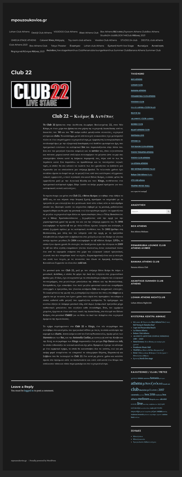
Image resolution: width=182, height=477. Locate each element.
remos (140, 378)
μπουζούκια (153, 383)
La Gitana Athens (140, 330)
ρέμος (154, 411)
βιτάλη (165, 411)
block (133, 417)
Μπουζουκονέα (139, 439)
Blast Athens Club (88, 32)
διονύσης (146, 404)
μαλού (142, 411)
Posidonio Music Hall (142, 347)
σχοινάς (159, 414)
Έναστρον (75, 46)
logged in (29, 390)
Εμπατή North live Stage (121, 46)
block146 (143, 390)
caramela (135, 395)
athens (136, 383)
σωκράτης (148, 411)
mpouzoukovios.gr (29, 20)
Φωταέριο (142, 46)
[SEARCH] (168, 211)
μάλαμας (162, 378)
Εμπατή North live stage (143, 358)
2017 (161, 389)
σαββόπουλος (153, 404)
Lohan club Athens (94, 46)
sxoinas (164, 414)
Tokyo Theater (58, 46)
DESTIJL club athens (152, 40)
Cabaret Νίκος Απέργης (52, 40)
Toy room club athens (79, 40)
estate (159, 411)
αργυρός (161, 404)
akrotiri (163, 399)
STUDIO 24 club (129, 40)
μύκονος (146, 414)
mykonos (159, 395)
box (147, 394)
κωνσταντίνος (145, 408)
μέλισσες (152, 390)
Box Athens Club (38, 46)
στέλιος (137, 417)
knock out (166, 384)
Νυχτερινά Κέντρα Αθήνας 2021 (28, 51)
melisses (143, 399)
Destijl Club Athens (41, 32)
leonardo (141, 414)
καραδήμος (153, 414)
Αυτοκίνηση (157, 46)
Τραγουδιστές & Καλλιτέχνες (144, 442)
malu (152, 408)
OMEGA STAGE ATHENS (23, 40)
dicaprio (152, 399)
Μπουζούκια (138, 436)
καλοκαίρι (136, 408)
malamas (134, 414)
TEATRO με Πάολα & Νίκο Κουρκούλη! (148, 350)
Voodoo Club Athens (106, 40)
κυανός (134, 404)
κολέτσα (141, 395)
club (135, 389)
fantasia (154, 378)
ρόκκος (158, 399)
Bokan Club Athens (141, 333)
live (140, 404)
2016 (152, 394)
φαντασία (158, 408)
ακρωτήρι (135, 411)
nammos (146, 378)
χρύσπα (134, 378)
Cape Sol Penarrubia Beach (144, 328)
